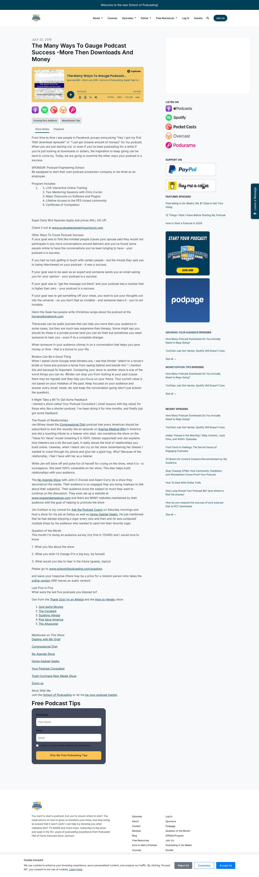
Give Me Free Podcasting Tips (68, 755)
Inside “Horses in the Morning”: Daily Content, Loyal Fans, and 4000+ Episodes (195, 437)
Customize (204, 865)
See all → (171, 358)
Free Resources (165, 18)
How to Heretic (105, 599)
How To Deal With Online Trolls (183, 482)
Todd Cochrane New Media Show (54, 676)
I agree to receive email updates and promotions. (65, 745)
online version (41, 580)
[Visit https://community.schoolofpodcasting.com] (188, 253)
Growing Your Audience (182, 332)
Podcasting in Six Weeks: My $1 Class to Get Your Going (194, 205)
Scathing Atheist (49, 615)
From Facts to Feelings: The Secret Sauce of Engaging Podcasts (191, 449)
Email (39, 730)
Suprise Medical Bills (112, 429)
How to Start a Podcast (144, 845)
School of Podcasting (57, 695)
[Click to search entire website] (208, 18)
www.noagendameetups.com (51, 498)
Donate (198, 18)
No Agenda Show (49, 480)
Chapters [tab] (58, 129)
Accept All (226, 865)
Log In (185, 18)
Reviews (136, 831)
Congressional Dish (72, 424)
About (97, 18)
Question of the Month (178, 831)
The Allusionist (48, 624)
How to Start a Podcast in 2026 (184, 223)
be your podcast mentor (101, 695)
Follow (145, 18)
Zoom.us (37, 683)
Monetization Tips (178, 367)
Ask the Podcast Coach (87, 509)
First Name (42, 714)
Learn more (75, 869)
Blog (134, 835)
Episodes (128, 18)
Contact (136, 826)
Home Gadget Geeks (104, 514)
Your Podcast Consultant (48, 668)
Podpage (170, 826)
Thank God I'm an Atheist (67, 599)
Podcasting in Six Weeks (179, 845)
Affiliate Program (175, 835)
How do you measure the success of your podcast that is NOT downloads (194, 504)
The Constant (47, 611)
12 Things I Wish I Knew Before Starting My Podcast (196, 215)
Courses (112, 18)
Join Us (220, 18)
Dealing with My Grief (46, 639)
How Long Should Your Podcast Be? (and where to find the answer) (195, 492)
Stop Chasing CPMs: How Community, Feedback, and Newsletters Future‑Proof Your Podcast (194, 472)
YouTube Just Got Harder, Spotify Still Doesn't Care (195, 350)
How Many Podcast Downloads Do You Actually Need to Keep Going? (193, 340)
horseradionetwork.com (47, 316)
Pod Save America (51, 619)
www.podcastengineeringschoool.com (77, 227)
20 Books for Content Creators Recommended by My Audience (196, 460)
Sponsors (171, 821)
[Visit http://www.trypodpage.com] (188, 300)
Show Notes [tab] (42, 129)
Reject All (183, 865)
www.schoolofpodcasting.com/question (75, 568)
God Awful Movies (51, 607)
